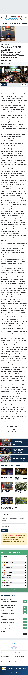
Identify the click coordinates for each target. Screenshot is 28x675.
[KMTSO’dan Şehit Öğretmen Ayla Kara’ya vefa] (7, 486)
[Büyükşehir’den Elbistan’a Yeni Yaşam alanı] (21, 500)
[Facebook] (12, 647)
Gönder (4, 530)
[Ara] (26, 18)
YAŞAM (10, 23)
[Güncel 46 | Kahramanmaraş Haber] (14, 17)
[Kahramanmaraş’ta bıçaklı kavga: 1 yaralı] (7, 471)
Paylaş (4, 84)
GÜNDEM (4, 23)
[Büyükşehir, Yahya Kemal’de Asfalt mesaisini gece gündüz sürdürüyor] (21, 471)
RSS (5, 668)
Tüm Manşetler (20, 656)
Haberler (3, 44)
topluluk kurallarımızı (15, 535)
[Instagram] (15, 647)
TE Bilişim (18, 672)
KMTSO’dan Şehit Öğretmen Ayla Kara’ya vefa (6, 492)
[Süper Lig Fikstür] (26, 595)
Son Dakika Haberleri (8, 661)
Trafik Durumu (19, 652)
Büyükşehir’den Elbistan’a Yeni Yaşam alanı (20, 506)
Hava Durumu (6, 652)
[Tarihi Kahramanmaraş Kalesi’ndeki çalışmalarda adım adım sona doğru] (21, 486)
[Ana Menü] (1, 17)
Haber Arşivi (19, 661)
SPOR (16, 23)
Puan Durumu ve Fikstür (6, 657)
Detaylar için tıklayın (14, 589)
